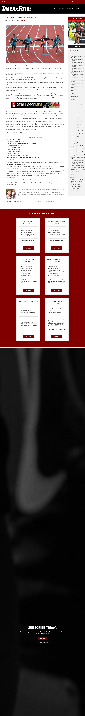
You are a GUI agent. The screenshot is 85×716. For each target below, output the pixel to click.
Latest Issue (62, 8)
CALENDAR (73, 193)
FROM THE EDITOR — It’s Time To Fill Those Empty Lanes (77, 182)
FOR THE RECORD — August (76, 192)
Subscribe (28, 248)
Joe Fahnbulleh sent (29, 111)
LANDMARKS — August (75, 184)
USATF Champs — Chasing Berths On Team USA (15, 201)
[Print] (25, 20)
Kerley (7, 121)
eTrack (54, 8)
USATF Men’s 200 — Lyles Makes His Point (45, 201)
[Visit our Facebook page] (2, 1)
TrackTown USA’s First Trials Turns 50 (78, 169)
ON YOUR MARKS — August (76, 186)
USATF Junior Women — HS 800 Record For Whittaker (77, 163)
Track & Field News (16, 8)
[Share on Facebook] (21, 20)
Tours (77, 8)
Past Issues (70, 8)
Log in (48, 642)
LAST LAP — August (74, 190)
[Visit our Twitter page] (4, 1)
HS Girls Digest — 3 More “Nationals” (78, 167)
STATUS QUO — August (75, 188)
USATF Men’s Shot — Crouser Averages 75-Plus (76, 96)
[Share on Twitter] (23, 20)
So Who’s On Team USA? (75, 171)
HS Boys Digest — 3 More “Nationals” (78, 165)
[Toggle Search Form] (82, 9)
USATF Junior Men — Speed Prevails (77, 160)
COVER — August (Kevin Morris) (77, 179)
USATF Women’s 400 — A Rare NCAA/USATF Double (76, 113)
